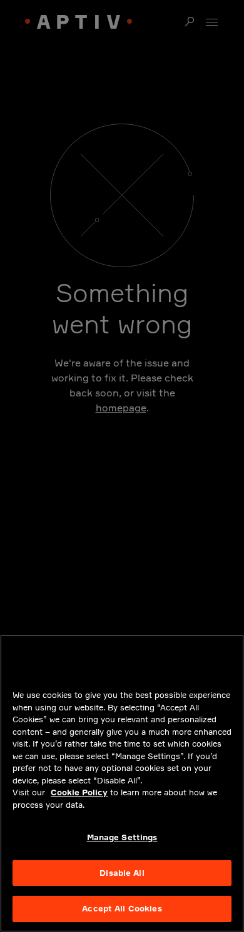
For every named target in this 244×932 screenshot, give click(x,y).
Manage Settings (122, 837)
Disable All (121, 873)
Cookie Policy (79, 792)
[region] (122, 783)
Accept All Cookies (121, 908)
